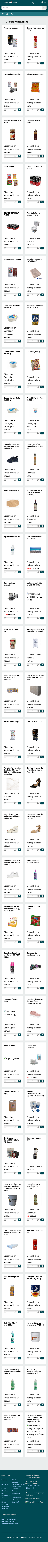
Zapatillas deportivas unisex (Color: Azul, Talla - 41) (12, 446)
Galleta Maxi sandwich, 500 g (35, 29)
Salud (3, 1497)
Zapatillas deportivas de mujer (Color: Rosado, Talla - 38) (35, 1001)
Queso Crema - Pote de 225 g (12, 399)
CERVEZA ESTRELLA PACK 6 (34, 168)
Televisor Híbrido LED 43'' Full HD (35, 538)
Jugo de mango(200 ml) (11, 1278)
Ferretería (15, 1489)
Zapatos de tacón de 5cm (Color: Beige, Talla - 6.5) (35, 816)
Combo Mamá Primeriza (32, 1046)
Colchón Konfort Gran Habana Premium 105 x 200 (12, 1232)
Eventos (4, 1480)
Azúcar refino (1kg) (11, 722)
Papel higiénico (9, 1045)
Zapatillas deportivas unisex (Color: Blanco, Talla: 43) (12, 862)
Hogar (3, 1489)
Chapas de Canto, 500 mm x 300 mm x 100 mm (35, 677)
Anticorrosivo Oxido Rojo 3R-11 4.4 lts (34, 584)
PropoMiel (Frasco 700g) (10, 1000)
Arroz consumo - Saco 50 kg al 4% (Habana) (35, 630)
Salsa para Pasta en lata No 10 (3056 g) (34, 1278)
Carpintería (15, 1502)
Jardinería (4, 1509)
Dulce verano (9, 167)
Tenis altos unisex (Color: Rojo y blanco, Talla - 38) (12, 816)
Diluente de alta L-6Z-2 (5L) (12, 1093)
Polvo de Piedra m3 (11, 490)
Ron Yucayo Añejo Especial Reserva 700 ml (35, 446)
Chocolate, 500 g (33, 352)
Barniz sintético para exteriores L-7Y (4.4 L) (35, 1324)
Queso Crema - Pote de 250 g (12, 353)
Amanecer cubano (11, 28)
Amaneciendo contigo (12, 259)
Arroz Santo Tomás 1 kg (12, 630)
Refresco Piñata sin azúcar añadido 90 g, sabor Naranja (12, 909)
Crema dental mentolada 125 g (33, 954)
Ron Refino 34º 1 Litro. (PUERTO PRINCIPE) (33, 1186)
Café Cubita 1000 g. (34, 722)
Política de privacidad (8, 1519)
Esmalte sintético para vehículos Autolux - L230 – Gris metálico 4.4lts (12, 1187)
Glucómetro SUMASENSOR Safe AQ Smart (11, 1140)
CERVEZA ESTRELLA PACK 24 (11, 214)
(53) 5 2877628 (34, 1486)
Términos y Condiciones (9, 1524)
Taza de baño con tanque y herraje (33, 214)
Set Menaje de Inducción (9, 584)
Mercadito (4, 1484)
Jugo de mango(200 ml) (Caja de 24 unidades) (11, 677)
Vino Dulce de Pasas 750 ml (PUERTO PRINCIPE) (34, 492)
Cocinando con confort (12, 74)
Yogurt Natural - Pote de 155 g (35, 399)
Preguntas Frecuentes (8, 1521)
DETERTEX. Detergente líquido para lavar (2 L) (34, 1371)
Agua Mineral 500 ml (12, 537)
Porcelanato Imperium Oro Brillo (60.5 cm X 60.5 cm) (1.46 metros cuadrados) (12, 771)
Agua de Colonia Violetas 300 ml (33, 861)
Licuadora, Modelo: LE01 (34, 1139)
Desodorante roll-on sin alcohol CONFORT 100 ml (12, 955)
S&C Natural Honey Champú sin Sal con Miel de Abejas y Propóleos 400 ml (34, 1418)
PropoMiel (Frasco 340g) (33, 121)
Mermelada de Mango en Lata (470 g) (35, 306)
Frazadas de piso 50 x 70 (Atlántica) (35, 260)
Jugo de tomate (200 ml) (35, 1231)
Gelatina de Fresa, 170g (33, 908)
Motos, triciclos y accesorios (5, 1504)
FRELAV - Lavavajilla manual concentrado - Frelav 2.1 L (12, 1371)
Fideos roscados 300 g (35, 74)
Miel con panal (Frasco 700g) (12, 121)
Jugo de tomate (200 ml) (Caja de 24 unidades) (12, 1417)
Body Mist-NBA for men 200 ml (11, 1324)
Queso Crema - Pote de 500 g (12, 306)
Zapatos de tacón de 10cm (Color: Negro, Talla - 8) (35, 770)
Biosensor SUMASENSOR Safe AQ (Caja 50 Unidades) (35, 1094)
